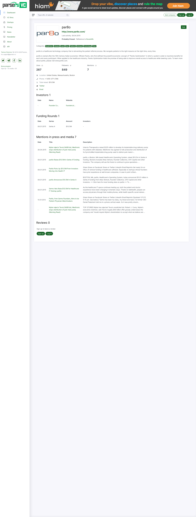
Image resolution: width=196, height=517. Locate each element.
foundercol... (70, 105)
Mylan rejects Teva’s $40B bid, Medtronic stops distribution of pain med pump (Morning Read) (64, 149)
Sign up (181, 15)
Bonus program (6, 66)
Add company (170, 15)
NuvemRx (90, 39)
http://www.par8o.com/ (73, 31)
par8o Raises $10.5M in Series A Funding (64, 160)
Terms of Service (6, 52)
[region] (14, 258)
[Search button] (67, 15)
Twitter (41, 86)
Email (41, 89)
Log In (189, 15)
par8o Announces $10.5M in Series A (62, 180)
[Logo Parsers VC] (14, 5)
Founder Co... (54, 105)
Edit (183, 27)
